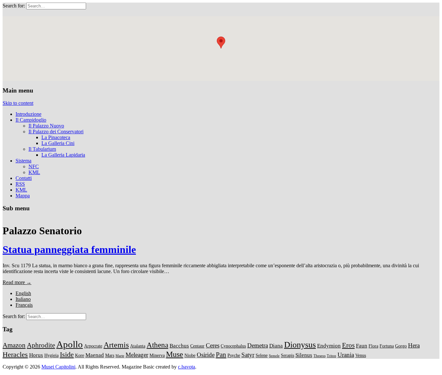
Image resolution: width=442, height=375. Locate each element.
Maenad (94, 355)
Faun (361, 346)
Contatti (24, 178)
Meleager (137, 354)
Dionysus (300, 344)
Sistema (23, 160)
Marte (120, 356)
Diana (276, 346)
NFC (33, 166)
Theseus (320, 356)
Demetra (257, 345)
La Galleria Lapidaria (63, 155)
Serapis (287, 355)
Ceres (212, 345)
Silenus (303, 355)
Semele (274, 356)
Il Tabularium (42, 149)
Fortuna (387, 345)
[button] (221, 43)
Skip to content (18, 103)
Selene (262, 355)
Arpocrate (93, 345)
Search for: (14, 5)
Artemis (116, 344)
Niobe (189, 355)
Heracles (15, 354)
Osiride (206, 354)
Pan (221, 354)
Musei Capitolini (58, 366)
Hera (414, 345)
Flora (373, 345)
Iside (67, 354)
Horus (36, 355)
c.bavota (186, 366)
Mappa (23, 195)
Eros (348, 345)
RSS (20, 184)
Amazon (14, 345)
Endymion (329, 346)
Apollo (69, 344)
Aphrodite (41, 345)
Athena (157, 345)
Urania (345, 354)
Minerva (157, 355)
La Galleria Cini (57, 143)
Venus (360, 355)
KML (34, 172)
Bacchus (179, 346)
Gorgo (401, 345)
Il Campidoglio (31, 120)
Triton (331, 356)
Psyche (233, 355)
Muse (174, 354)
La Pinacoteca (55, 137)
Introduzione (28, 114)
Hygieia (51, 355)
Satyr (247, 354)
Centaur (197, 345)
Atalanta (137, 345)
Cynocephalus (233, 345)
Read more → (17, 282)
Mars (109, 355)
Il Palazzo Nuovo (46, 125)
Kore (79, 355)
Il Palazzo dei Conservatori (55, 131)
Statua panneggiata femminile (69, 249)
